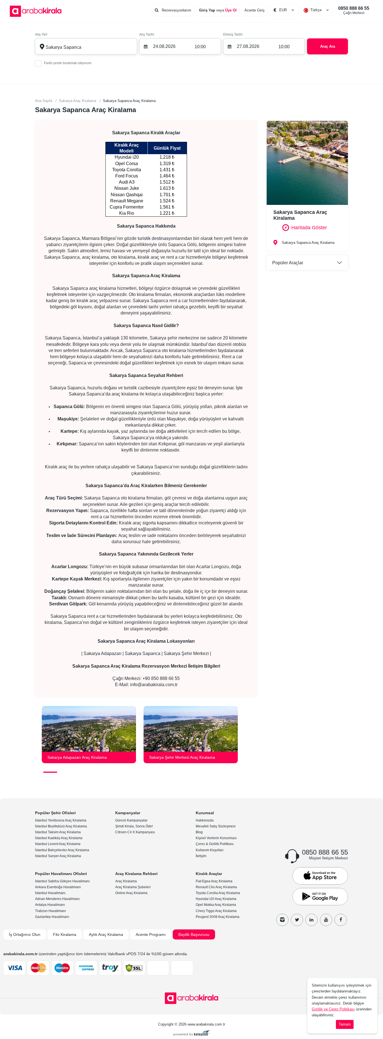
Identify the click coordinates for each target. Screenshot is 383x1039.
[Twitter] (297, 920)
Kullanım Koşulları (209, 850)
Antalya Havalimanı (50, 905)
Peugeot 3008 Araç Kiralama (217, 917)
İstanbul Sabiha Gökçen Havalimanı (62, 881)
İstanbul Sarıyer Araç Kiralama (58, 856)
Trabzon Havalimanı (50, 911)
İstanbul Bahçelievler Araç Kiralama (62, 850)
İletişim (201, 856)
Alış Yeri (41, 34)
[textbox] (317, 10)
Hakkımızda (205, 820)
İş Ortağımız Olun (24, 934)
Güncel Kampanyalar (131, 820)
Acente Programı (151, 934)
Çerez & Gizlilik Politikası (215, 844)
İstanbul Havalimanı (50, 893)
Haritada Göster (309, 227)
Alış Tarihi (146, 34)
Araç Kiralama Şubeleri (133, 887)
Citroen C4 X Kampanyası (135, 832)
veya (218, 10)
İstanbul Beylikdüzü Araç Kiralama (61, 826)
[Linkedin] (311, 920)
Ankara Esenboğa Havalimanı (58, 887)
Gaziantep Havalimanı (52, 917)
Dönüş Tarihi (233, 34)
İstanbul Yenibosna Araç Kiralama (60, 820)
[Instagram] (282, 920)
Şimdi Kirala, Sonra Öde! (134, 826)
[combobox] (317, 10)
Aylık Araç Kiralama (106, 934)
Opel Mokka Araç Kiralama (216, 905)
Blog (199, 832)
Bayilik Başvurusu (193, 934)
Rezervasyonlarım (176, 10)
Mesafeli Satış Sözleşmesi (216, 826)
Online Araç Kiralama (131, 893)
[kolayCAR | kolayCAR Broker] (191, 1033)
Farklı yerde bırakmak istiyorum (67, 63)
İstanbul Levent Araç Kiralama (57, 844)
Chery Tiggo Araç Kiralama (216, 911)
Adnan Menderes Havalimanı (57, 899)
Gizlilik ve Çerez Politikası (333, 1009)
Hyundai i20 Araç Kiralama (216, 899)
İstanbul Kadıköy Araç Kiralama (58, 838)
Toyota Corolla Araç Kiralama (218, 893)
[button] (50, 772)
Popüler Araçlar (287, 262)
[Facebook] (340, 920)
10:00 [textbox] (200, 46)
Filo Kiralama (64, 934)
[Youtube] (326, 920)
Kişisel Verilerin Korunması (216, 838)
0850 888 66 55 (353, 10)
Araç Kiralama (126, 881)
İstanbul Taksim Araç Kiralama (58, 832)
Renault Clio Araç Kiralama (216, 887)
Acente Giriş (254, 10)
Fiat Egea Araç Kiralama (214, 881)
